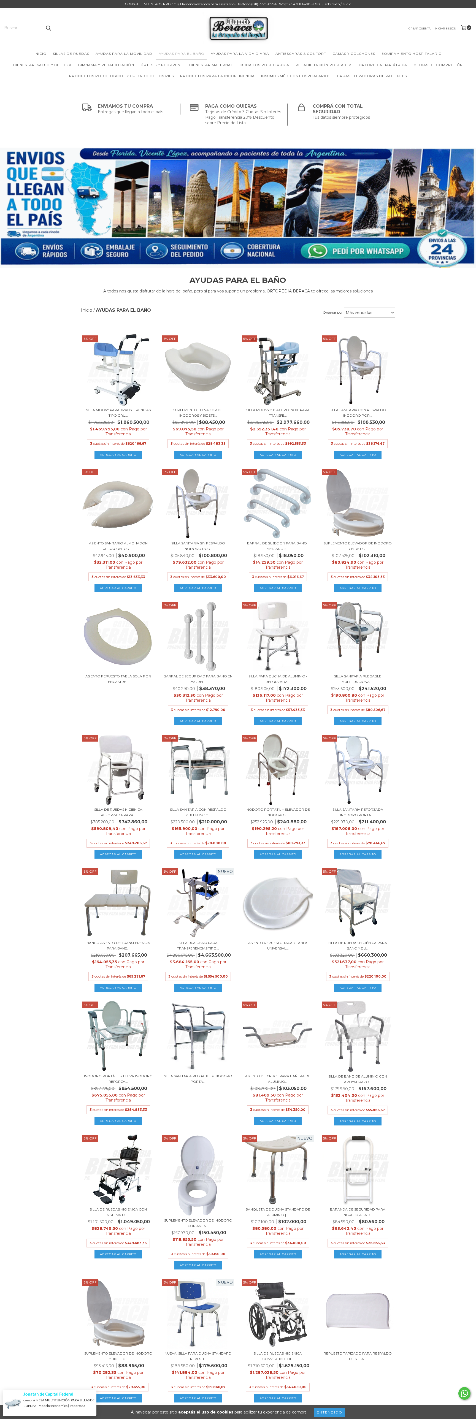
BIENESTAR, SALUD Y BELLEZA (42, 65)
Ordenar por (333, 312)
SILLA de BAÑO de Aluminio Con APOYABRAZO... (357, 1079)
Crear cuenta (420, 28)
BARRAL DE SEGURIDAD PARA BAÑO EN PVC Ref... (198, 679)
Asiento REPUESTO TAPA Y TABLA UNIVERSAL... (277, 945)
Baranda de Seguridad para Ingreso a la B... (357, 1212)
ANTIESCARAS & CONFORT (300, 53)
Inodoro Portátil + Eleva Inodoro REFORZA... (118, 1079)
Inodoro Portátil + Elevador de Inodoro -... (278, 812)
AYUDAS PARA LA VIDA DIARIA (240, 53)
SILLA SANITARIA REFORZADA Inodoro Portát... (357, 812)
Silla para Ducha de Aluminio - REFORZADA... (277, 679)
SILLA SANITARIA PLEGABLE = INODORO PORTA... (198, 1079)
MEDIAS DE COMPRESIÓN (438, 65)
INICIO (40, 53)
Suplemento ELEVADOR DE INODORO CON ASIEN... (198, 1223)
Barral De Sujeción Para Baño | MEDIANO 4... (278, 546)
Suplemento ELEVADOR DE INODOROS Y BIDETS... (198, 412)
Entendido (329, 1412)
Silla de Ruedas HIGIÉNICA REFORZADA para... (118, 812)
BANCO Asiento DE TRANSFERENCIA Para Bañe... (118, 945)
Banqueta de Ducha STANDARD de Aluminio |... (277, 1212)
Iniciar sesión (445, 28)
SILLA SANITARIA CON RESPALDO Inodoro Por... (357, 412)
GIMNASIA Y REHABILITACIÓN (106, 65)
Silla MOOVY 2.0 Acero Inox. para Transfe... (278, 412)
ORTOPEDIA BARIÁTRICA (383, 65)
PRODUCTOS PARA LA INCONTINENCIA (217, 76)
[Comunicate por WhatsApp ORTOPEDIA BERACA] (464, 1393)
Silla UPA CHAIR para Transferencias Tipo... (198, 945)
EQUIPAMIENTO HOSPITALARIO (412, 53)
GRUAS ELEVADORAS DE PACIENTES (372, 76)
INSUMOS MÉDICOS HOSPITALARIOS (296, 76)
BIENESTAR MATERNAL (211, 65)
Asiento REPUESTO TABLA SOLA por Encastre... (118, 679)
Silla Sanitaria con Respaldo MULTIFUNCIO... (198, 812)
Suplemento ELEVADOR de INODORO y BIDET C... (358, 546)
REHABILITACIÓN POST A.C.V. (324, 65)
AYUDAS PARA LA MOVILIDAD (124, 53)
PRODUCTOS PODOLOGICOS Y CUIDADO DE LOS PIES (121, 76)
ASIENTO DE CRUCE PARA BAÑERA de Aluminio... (277, 1079)
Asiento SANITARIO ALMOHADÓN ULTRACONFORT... (118, 546)
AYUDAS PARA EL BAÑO (181, 53)
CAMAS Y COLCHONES (353, 53)
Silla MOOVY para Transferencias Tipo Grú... (118, 412)
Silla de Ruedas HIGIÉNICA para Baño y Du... (357, 945)
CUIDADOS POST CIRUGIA (264, 65)
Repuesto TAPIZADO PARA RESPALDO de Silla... (358, 1356)
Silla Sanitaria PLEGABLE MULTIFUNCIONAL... (357, 679)
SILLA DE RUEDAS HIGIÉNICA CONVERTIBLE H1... (278, 1356)
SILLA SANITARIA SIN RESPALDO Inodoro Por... (198, 546)
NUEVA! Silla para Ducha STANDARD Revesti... (198, 1356)
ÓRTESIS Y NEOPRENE (161, 65)
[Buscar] (48, 28)
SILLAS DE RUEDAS (71, 53)
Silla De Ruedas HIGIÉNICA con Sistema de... (118, 1212)
